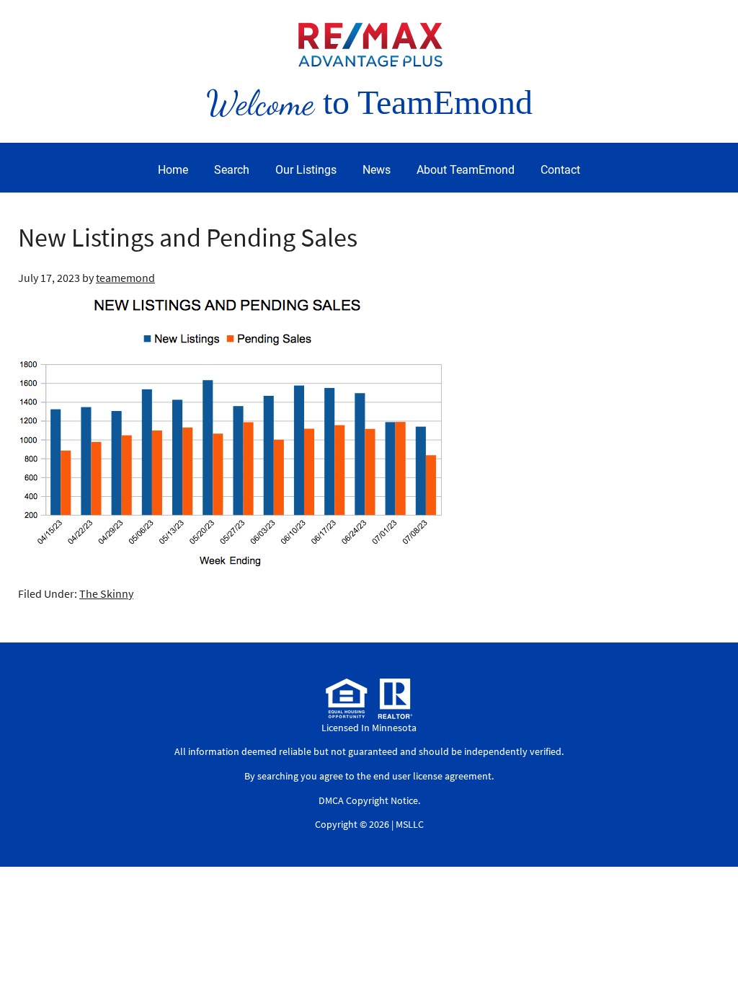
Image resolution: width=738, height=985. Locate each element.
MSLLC (410, 824)
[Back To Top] (712, 944)
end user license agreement (432, 775)
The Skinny (106, 593)
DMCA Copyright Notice (368, 800)
